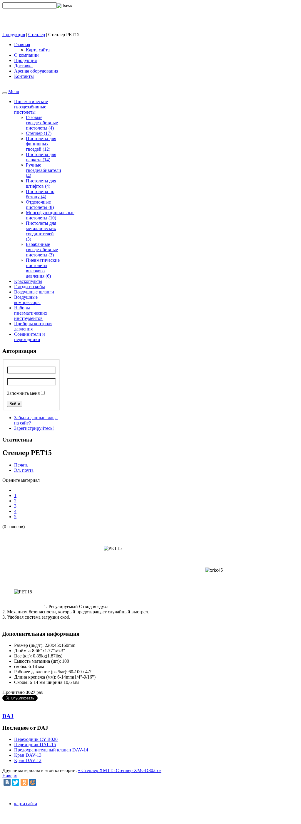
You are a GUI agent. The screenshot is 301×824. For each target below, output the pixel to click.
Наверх (9, 775)
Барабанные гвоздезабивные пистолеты (42, 249)
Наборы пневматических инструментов (30, 313)
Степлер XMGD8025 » (138, 770)
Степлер (36, 34)
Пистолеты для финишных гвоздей (41, 144)
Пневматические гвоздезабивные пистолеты (31, 107)
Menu (13, 91)
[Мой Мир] (32, 782)
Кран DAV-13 (27, 755)
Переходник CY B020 (36, 739)
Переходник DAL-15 (35, 744)
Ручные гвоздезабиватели (43, 170)
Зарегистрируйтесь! (34, 428)
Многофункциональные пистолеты (50, 215)
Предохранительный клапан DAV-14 (51, 749)
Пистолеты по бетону (40, 194)
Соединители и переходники (29, 337)
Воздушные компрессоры (27, 300)
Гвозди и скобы (29, 286)
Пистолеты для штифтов (41, 183)
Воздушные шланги (34, 291)
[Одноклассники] (24, 782)
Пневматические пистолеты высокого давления (43, 268)
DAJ (8, 716)
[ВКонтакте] (7, 782)
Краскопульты (28, 281)
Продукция (13, 34)
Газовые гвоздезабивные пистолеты (42, 122)
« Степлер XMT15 (97, 770)
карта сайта (25, 803)
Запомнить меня (23, 393)
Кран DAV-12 (27, 760)
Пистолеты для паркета (41, 157)
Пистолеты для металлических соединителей (41, 231)
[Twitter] (15, 782)
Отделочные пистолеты (40, 204)
